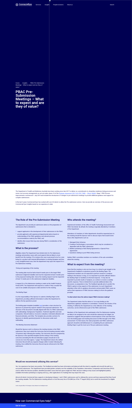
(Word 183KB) (91, 193)
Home (17, 83)
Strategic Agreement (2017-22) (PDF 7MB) (72, 193)
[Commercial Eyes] (24, 4)
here (40, 305)
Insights (24, 83)
